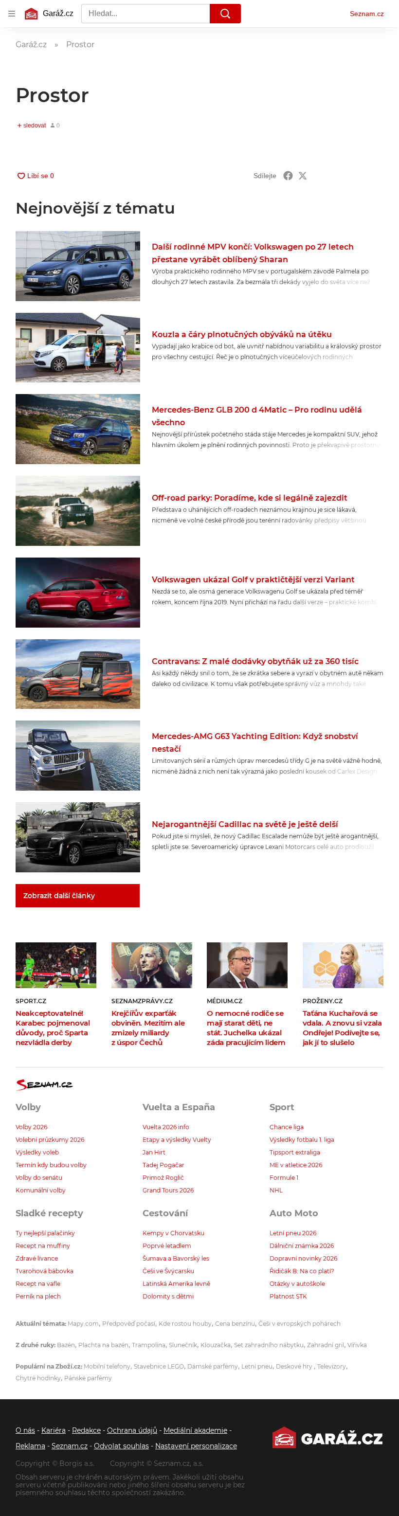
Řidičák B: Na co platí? (302, 1271)
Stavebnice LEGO (159, 1366)
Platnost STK (288, 1296)
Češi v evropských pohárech (299, 1323)
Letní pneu (256, 1366)
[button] (78, 266)
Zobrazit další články (59, 895)
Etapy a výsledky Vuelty (177, 1139)
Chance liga (287, 1127)
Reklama (30, 1446)
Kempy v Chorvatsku (173, 1233)
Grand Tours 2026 (168, 1190)
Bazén (66, 1345)
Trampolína (148, 1345)
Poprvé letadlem (167, 1245)
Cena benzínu (235, 1323)
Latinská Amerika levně (176, 1283)
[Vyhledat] (225, 13)
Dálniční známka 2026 (302, 1245)
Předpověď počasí (128, 1323)
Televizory (331, 1366)
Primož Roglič (163, 1177)
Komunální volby (41, 1190)
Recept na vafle (38, 1283)
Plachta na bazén (103, 1345)
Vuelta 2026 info (166, 1127)
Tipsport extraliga (295, 1152)
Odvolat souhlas (121, 1446)
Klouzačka (215, 1345)
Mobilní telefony (107, 1366)
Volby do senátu (39, 1177)
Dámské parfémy (212, 1366)
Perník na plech (38, 1296)
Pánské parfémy (88, 1378)
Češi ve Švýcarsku (168, 1271)
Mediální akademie (195, 1430)
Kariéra (53, 1430)
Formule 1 (284, 1177)
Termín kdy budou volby (51, 1165)
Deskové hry (295, 1366)
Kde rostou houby (185, 1323)
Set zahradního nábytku (269, 1345)
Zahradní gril (325, 1345)
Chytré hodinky (38, 1378)
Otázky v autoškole (297, 1283)
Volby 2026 (31, 1127)
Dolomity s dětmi (168, 1296)
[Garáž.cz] (327, 1437)
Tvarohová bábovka (44, 1271)
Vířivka (357, 1345)
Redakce (86, 1430)
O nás (25, 1430)
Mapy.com (83, 1323)
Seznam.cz (367, 14)
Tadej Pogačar (163, 1165)
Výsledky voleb (37, 1152)
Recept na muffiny (43, 1245)
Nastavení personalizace (196, 1446)
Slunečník (183, 1345)
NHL (276, 1190)
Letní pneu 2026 (293, 1233)
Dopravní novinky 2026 (303, 1258)
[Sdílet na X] (303, 175)
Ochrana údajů (132, 1430)
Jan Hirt (154, 1152)
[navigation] (11, 13)
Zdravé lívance (37, 1258)
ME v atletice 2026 (296, 1165)
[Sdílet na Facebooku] (288, 175)
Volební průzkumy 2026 (50, 1139)
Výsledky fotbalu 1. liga (302, 1139)
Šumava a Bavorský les (176, 1258)
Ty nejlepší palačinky (45, 1233)
